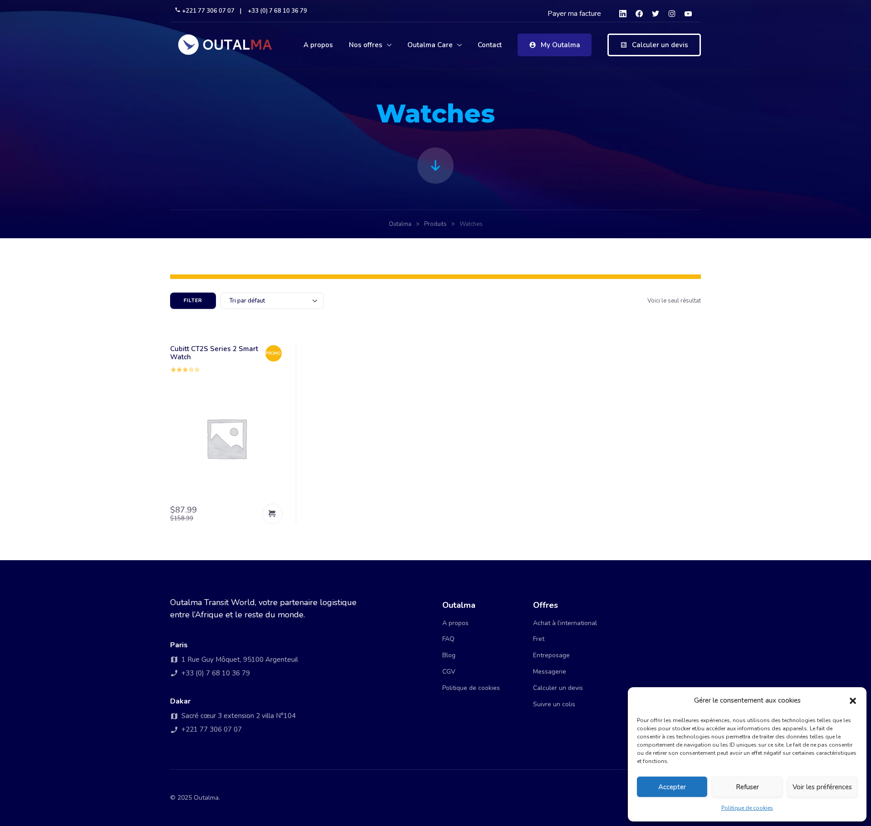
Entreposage (551, 655)
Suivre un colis (554, 704)
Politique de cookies (747, 807)
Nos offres (365, 45)
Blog (448, 655)
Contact (490, 45)
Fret (538, 639)
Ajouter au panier (272, 513)
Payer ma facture (574, 14)
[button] (852, 700)
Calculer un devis (660, 44)
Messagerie (549, 671)
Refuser (747, 787)
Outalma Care (430, 45)
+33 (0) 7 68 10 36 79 (277, 11)
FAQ (448, 639)
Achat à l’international (565, 623)
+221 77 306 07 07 (208, 11)
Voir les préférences (822, 787)
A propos (318, 45)
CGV (448, 671)
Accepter (672, 787)
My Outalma (560, 44)
